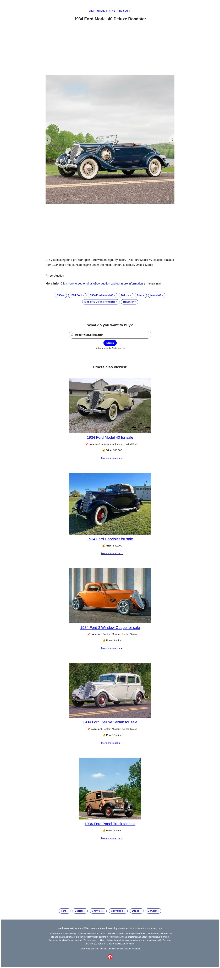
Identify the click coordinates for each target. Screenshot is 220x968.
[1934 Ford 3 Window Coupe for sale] (110, 622)
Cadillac (79, 910)
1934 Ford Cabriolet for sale (110, 539)
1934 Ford (76, 295)
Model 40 (155, 295)
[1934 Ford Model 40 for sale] (110, 432)
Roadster (128, 301)
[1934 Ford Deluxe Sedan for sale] (110, 717)
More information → (112, 458)
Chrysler (152, 910)
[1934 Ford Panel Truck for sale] (110, 818)
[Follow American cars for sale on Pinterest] (110, 958)
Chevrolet (97, 910)
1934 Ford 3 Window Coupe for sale (110, 627)
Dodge (135, 910)
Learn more (128, 944)
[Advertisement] (110, 49)
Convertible (117, 910)
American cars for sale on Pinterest (123, 949)
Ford (139, 295)
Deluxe (125, 295)
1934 (60, 295)
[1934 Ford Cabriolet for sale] (110, 533)
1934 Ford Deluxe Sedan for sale (110, 722)
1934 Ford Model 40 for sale (110, 437)
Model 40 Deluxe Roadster (99, 301)
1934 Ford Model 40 (101, 295)
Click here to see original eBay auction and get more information (101, 283)
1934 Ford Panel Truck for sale (110, 824)
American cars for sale (110, 11)
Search (110, 343)
